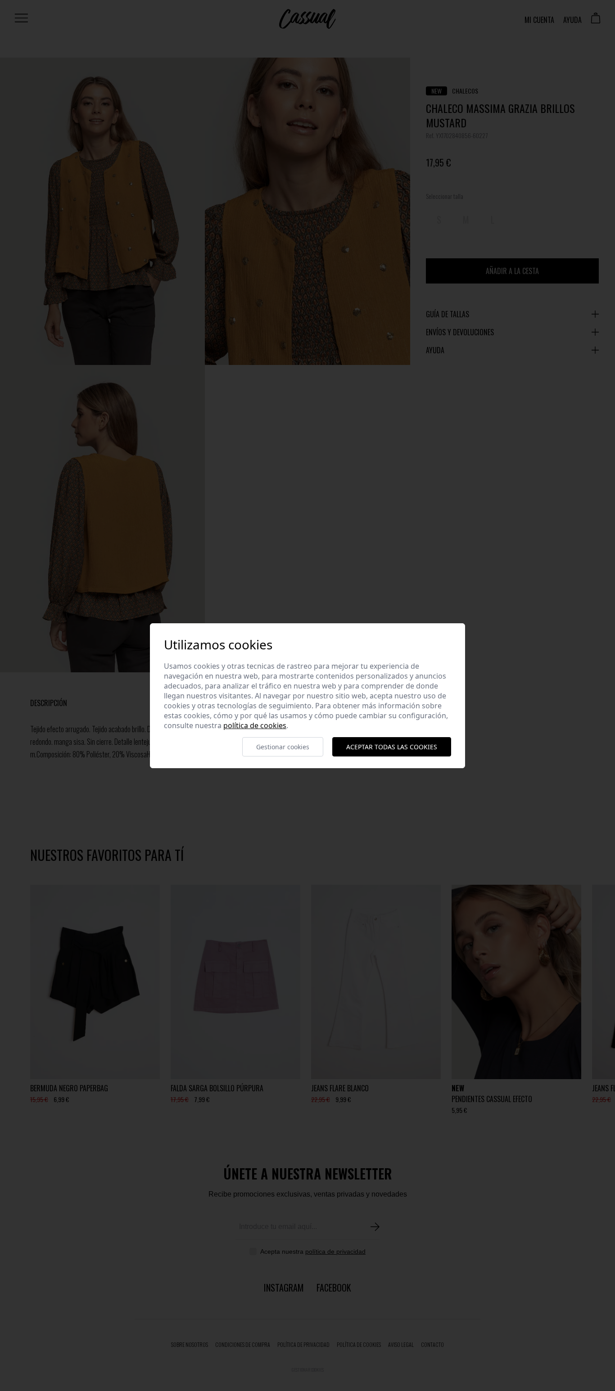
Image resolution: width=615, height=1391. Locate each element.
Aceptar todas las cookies (391, 747)
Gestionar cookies (282, 747)
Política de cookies (254, 725)
